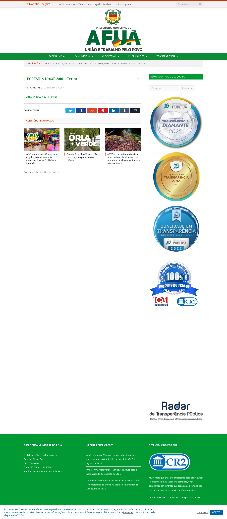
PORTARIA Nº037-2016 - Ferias (40, 96)
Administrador (35, 87)
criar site (169, 477)
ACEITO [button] (216, 512)
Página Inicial (57, 56)
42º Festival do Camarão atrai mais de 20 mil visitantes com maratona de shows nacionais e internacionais (123, 159)
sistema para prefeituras (189, 477)
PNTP (163, 497)
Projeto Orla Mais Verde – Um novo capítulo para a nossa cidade (94, 4)
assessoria (171, 481)
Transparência (165, 56)
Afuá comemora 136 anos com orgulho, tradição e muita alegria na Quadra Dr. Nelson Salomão (42, 159)
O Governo (109, 56)
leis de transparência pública (163, 489)
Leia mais (128, 512)
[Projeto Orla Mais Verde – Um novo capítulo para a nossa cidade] (82, 139)
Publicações (136, 56)
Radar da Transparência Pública (186, 497)
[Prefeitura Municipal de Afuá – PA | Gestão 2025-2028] (113, 29)
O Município (82, 56)
